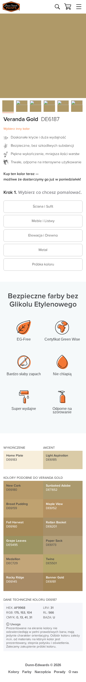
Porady (59, 672)
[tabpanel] (43, 55)
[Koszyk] (67, 6)
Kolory (13, 672)
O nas (73, 672)
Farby (26, 672)
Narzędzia (43, 672)
